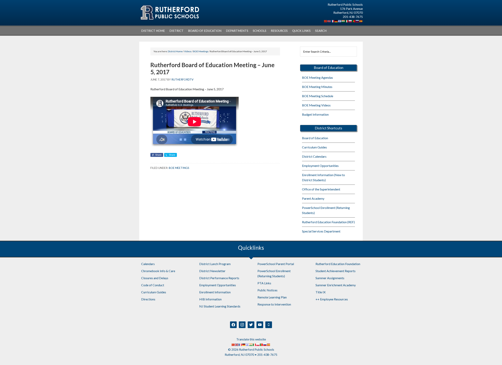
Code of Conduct (152, 285)
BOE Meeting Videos (316, 105)
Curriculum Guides (314, 147)
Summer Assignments (330, 278)
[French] (333, 21)
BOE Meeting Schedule (317, 96)
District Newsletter (212, 271)
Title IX (321, 292)
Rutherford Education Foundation (338, 264)
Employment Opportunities (320, 165)
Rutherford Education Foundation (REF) (328, 222)
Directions (148, 299)
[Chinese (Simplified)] (325, 21)
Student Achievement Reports (336, 271)
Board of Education (315, 138)
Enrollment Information (215, 292)
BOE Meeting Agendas (317, 77)
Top (492, 355)
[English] (329, 21)
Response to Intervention (274, 304)
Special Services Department (321, 231)
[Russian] (357, 21)
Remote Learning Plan (272, 297)
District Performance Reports (219, 278)
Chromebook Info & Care (158, 271)
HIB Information (210, 299)
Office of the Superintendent (321, 189)
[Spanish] (361, 21)
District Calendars (314, 156)
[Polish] (350, 21)
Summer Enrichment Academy (336, 285)
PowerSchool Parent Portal (275, 264)
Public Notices (267, 290)
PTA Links (264, 283)
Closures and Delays (154, 278)
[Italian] (347, 21)
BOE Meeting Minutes (317, 87)
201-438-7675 (353, 16)
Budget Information (315, 114)
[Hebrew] (340, 21)
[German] (336, 21)
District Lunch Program (215, 264)
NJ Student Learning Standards (219, 306)
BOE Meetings (179, 167)
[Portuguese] (354, 21)
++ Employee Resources (332, 299)
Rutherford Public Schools (169, 12)
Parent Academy (313, 198)
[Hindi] (343, 21)
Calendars (148, 264)
